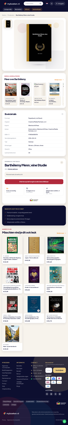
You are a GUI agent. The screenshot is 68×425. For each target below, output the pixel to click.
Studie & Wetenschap (42, 401)
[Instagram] (51, 394)
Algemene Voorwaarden (13, 420)
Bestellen (19, 366)
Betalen (19, 371)
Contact (4, 381)
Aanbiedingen (37, 9)
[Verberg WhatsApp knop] (61, 421)
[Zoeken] (40, 3)
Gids (3, 386)
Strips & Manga (7, 401)
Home (4, 15)
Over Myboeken (6, 373)
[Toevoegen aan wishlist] (61, 162)
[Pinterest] (55, 394)
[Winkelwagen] (51, 3)
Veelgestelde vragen (22, 376)
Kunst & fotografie (18, 401)
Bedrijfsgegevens (7, 370)
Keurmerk (5, 375)
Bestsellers (18, 9)
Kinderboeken (30, 401)
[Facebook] (47, 394)
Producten (11, 15)
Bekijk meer (58, 79)
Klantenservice (6, 378)
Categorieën (8, 9)
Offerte (27, 9)
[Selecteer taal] (47, 3)
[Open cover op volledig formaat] (8, 24)
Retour (19, 374)
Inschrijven (59, 370)
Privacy (4, 383)
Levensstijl (6, 404)
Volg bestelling (6, 389)
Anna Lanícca (13, 169)
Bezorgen (19, 368)
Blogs (18, 386)
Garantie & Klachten (22, 379)
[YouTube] (59, 394)
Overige (14, 404)
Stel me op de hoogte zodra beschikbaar (34, 182)
